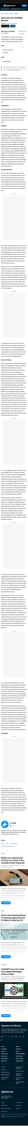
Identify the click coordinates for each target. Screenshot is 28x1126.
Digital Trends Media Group (8, 1116)
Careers (3, 1102)
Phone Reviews (13, 843)
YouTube (12, 1036)
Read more (6, 903)
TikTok (16, 1036)
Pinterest (19, 1036)
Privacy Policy (19, 1102)
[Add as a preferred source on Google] (5, 26)
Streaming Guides (20, 1054)
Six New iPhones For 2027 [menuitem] (16, 9)
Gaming (3, 1051)
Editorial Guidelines (5, 1074)
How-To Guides (19, 1058)
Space (17, 1051)
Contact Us (3, 1069)
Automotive (4, 1061)
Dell (7, 843)
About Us (3, 1067)
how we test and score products (14, 70)
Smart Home (4, 1056)
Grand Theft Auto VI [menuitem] (5, 9)
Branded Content (20, 1071)
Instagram (5, 1036)
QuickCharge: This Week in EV (8, 846)
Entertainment (4, 1058)
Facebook (1, 1036)
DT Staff (4, 23)
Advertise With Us (5, 1072)
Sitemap (18, 1108)
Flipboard (1, 1040)
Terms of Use (4, 1111)
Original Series (19, 1061)
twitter (13, 825)
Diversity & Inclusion (5, 1108)
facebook (10, 825)
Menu (1, 5)
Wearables (18, 1049)
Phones (3, 1046)
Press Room (18, 1105)
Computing (4, 1049)
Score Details (22, 33)
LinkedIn (23, 1036)
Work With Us (4, 1105)
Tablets (17, 1046)
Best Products (19, 1056)
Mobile (2, 843)
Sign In (24, 5)
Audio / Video (4, 1054)
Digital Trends (8, 7)
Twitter (9, 1036)
